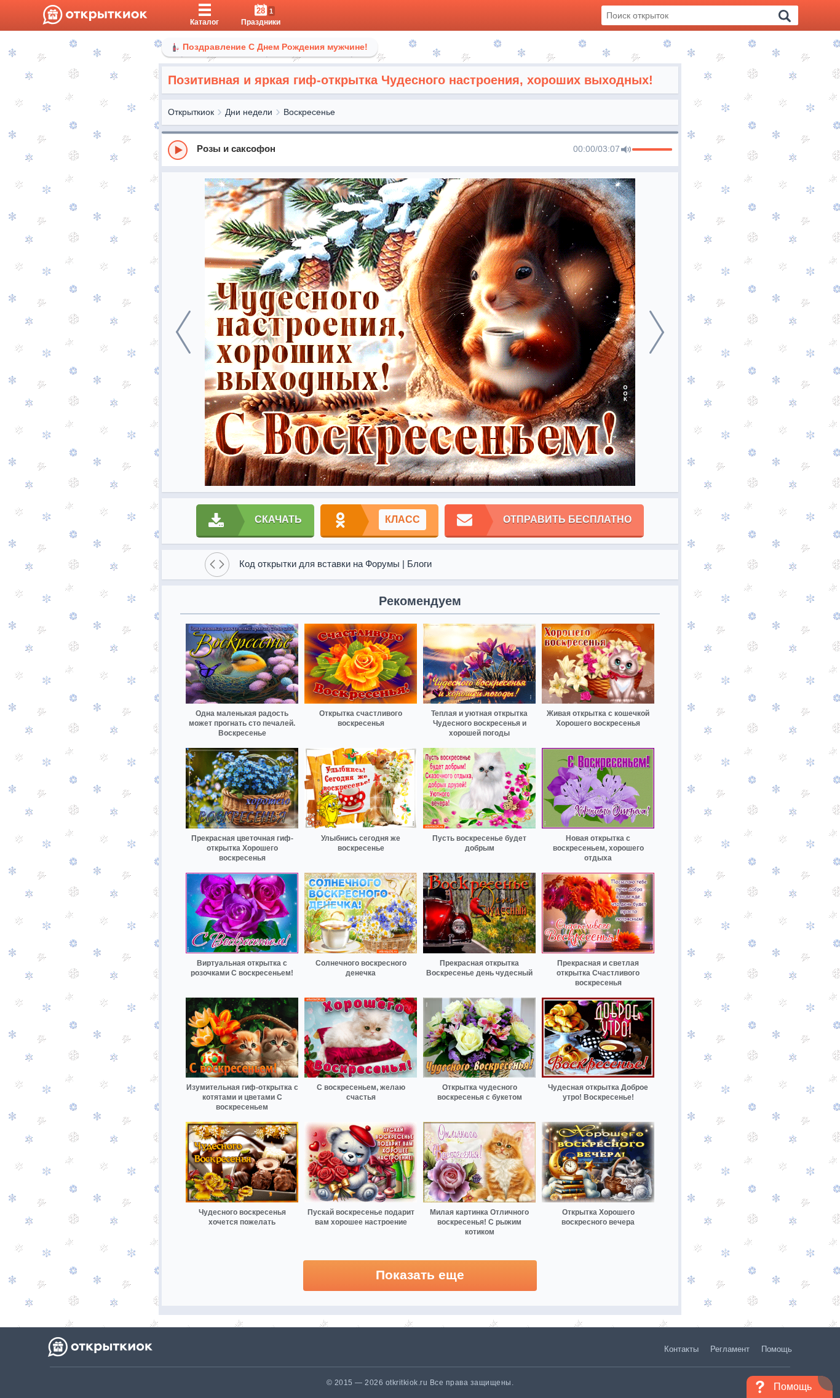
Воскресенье (309, 112)
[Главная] (95, 15)
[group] (420, 149)
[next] (656, 332)
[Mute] (626, 150)
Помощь (776, 1349)
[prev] (183, 332)
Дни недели (248, 112)
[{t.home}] (101, 1346)
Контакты (681, 1349)
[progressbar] (652, 150)
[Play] (178, 150)
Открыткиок (191, 112)
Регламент (730, 1349)
